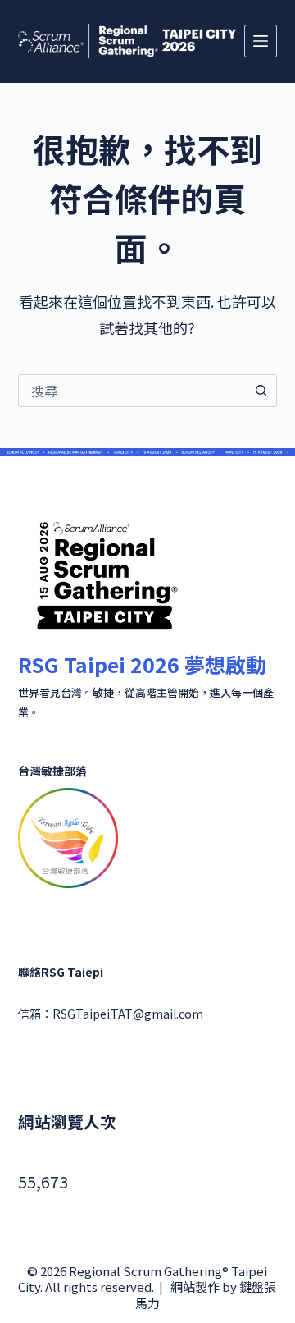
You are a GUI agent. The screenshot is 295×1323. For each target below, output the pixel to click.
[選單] (260, 41)
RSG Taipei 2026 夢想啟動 (142, 664)
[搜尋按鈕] (260, 390)
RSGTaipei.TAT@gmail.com (127, 1013)
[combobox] (132, 390)
